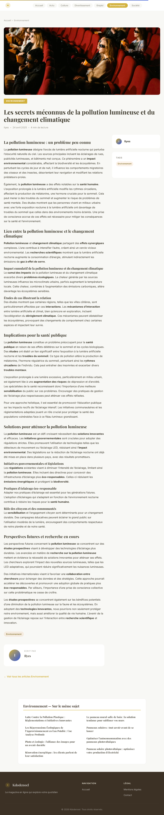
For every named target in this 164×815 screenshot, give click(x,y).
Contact (128, 795)
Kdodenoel (20, 785)
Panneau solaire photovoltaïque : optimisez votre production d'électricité (110, 750)
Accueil (39, 5)
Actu (51, 5)
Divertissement (82, 5)
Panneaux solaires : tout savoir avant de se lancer (110, 729)
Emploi (100, 5)
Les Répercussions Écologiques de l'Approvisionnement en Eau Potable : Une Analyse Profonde (48, 731)
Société (135, 5)
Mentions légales (132, 789)
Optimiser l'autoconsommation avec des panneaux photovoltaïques (108, 740)
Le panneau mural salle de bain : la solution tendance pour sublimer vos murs (110, 718)
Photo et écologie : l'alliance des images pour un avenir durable (50, 743)
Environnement (117, 5)
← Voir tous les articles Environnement (26, 676)
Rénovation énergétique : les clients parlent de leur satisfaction (51, 754)
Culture (64, 5)
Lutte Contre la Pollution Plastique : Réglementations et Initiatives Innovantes (48, 718)
